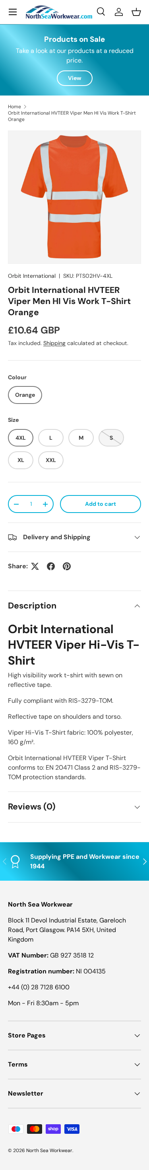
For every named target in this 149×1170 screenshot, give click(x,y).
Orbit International (32, 275)
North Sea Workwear (49, 1150)
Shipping (54, 343)
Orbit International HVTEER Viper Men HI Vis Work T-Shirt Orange (72, 116)
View (74, 78)
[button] (136, 12)
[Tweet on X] (35, 566)
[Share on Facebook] (51, 566)
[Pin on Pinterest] (67, 566)
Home (14, 106)
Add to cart (100, 503)
